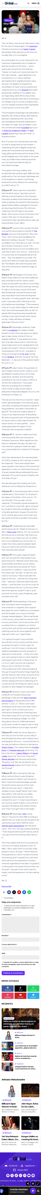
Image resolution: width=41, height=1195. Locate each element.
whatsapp (33, 990)
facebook (8, 990)
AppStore (30, 1165)
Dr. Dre (25, 354)
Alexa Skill (22, 1170)
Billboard (8, 20)
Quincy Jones (7, 747)
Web (3, 953)
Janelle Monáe (8, 765)
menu (34, 3)
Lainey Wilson (22, 753)
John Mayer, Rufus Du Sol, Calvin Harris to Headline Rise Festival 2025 (29, 1105)
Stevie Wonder (8, 759)
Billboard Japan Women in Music (25, 1036)
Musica (19, 1053)
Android (13, 1165)
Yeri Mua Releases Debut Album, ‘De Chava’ (10, 1138)
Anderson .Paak (19, 131)
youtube (20, 997)
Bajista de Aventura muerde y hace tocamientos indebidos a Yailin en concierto (25, 1057)
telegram (33, 997)
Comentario (7, 915)
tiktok (20, 990)
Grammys (33, 46)
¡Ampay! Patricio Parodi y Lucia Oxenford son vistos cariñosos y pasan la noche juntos (25, 1068)
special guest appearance (13, 826)
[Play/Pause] (33, 1191)
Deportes (20, 1043)
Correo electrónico (9, 944)
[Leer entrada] (20, 1018)
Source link (6, 886)
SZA (24, 814)
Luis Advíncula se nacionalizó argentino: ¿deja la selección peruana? (26, 1047)
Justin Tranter (29, 49)
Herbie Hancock (17, 750)
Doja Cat (7, 131)
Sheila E (10, 357)
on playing (12, 330)
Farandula (9, 1018)
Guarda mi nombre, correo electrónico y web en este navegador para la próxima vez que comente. (20, 964)
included (25, 128)
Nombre (5, 936)
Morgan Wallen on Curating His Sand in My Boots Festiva (30, 1138)
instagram (7, 997)
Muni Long (11, 532)
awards (25, 90)
